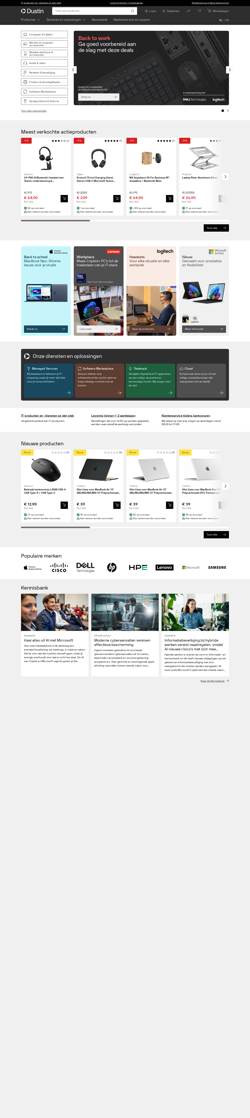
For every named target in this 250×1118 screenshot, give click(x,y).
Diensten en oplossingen (64, 19)
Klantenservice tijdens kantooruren (210, 3)
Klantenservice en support (132, 19)
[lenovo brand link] (164, 567)
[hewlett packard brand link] (112, 567)
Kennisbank (100, 19)
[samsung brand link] (217, 567)
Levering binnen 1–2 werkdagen (126, 3)
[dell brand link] (85, 567)
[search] (132, 11)
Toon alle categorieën (34, 111)
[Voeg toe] (64, 198)
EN (227, 20)
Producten (28, 19)
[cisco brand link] (59, 567)
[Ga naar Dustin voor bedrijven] (33, 11)
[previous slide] (73, 69)
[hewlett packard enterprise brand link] (138, 567)
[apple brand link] (33, 567)
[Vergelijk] (188, 11)
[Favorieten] (199, 11)
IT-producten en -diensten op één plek (41, 3)
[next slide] (229, 69)
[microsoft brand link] (191, 567)
